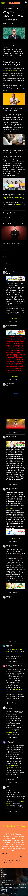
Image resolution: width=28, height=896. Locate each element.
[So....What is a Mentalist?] (14, 233)
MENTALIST (3, 2)
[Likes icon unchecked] (7, 322)
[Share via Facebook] (3, 213)
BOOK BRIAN (4, 874)
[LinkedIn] (6, 891)
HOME (2, 870)
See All (23, 223)
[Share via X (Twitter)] (7, 213)
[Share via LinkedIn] (11, 213)
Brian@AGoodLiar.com (7, 880)
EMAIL (4, 853)
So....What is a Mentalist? (11, 243)
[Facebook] (4, 891)
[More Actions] (24, 272)
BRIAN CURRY (3, 3)
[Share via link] (14, 213)
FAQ (2, 872)
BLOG (2, 876)
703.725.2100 (4, 882)
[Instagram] (2, 891)
